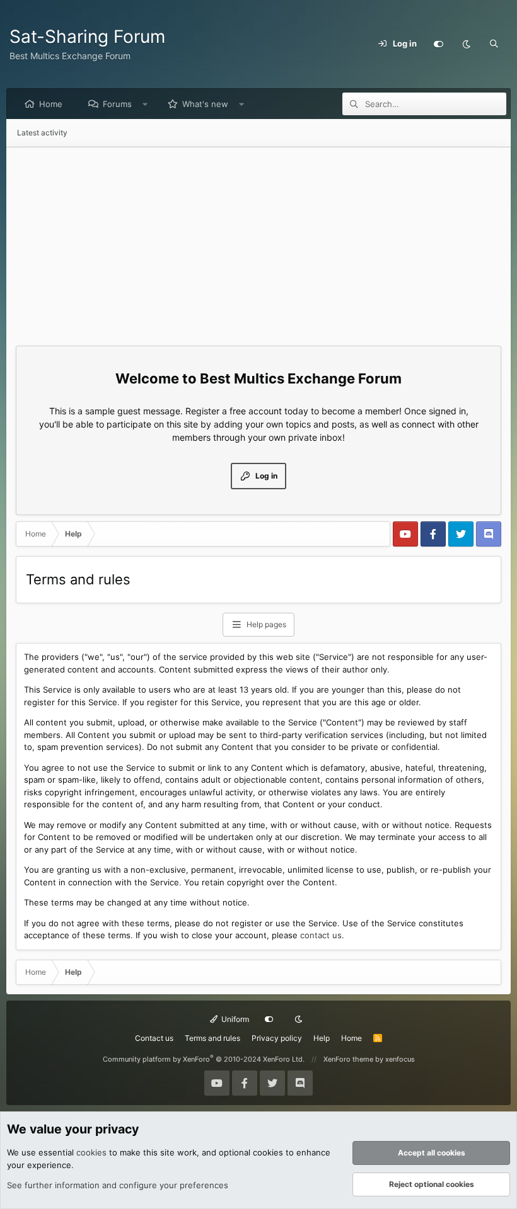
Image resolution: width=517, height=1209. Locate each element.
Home (50, 104)
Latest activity (42, 132)
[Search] (494, 44)
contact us (321, 935)
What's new (205, 104)
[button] (145, 104)
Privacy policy (277, 1038)
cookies (91, 1152)
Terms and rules (212, 1038)
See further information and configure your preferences (117, 1185)
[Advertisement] (258, 242)
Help (321, 1038)
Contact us (154, 1038)
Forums (117, 104)
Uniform (234, 1019)
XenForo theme (348, 1059)
